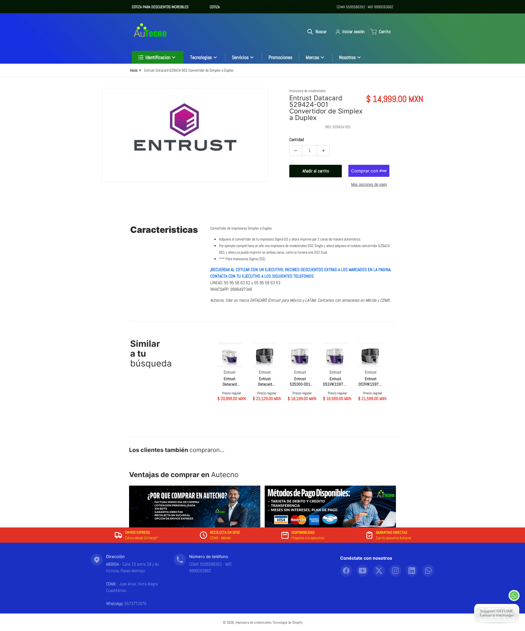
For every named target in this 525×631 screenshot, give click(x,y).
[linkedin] (412, 571)
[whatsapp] (428, 571)
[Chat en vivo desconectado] (497, 613)
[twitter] (379, 571)
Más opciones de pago (369, 184)
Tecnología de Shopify (287, 622)
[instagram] (395, 571)
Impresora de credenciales (253, 622)
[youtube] (363, 571)
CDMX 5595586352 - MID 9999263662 (365, 6)
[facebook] (346, 571)
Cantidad (296, 139)
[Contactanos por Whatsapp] (514, 595)
